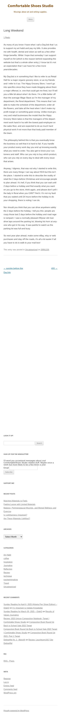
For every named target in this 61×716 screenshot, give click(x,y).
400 (54, 268)
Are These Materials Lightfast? (17, 518)
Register (7, 679)
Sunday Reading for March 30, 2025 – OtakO (23, 611)
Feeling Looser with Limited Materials (19, 504)
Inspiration (8, 562)
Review (7, 572)
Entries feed (9, 686)
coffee (6, 558)
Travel (6, 583)
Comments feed (10, 689)
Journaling (8, 565)
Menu (31, 19)
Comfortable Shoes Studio (30, 6)
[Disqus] (30, 313)
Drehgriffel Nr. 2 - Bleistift (14, 640)
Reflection (8, 569)
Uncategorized (31, 250)
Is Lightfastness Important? (15, 515)
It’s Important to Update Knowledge (27, 608)
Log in (6, 682)
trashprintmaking (11, 580)
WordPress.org (10, 693)
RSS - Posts (9, 661)
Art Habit (7, 555)
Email (6, 468)
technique (8, 576)
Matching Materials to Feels (15, 501)
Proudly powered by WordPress (16, 711)
